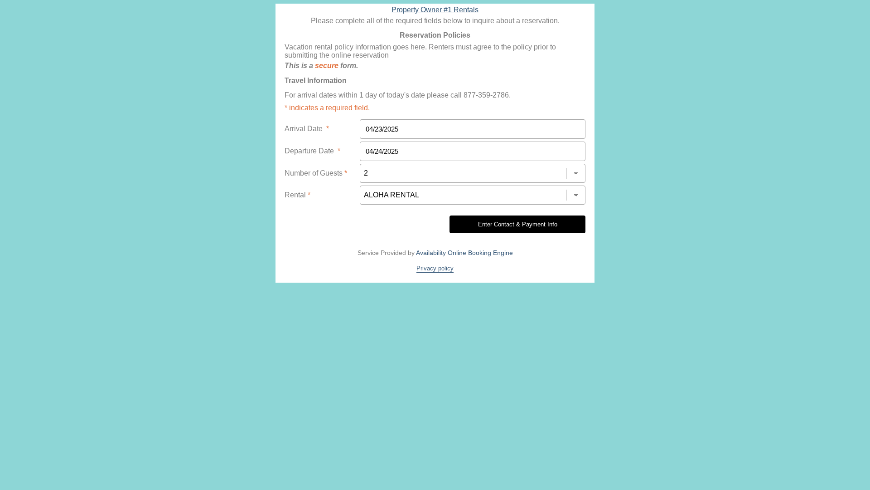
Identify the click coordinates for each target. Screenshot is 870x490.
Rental (297, 195)
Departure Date (312, 151)
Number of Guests (316, 173)
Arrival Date (307, 128)
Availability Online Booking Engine (464, 252)
